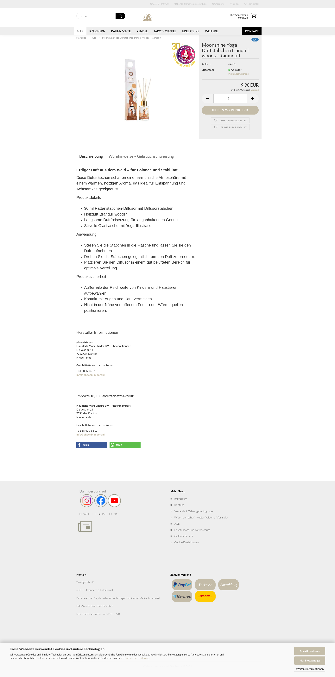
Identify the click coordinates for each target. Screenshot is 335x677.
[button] (207, 98)
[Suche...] (120, 16)
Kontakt (252, 31)
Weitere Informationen (310, 668)
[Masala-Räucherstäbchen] (136, 90)
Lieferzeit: (208, 69)
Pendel (142, 31)
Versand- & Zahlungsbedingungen (194, 511)
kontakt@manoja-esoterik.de (191, 3)
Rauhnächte (121, 31)
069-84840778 (161, 3)
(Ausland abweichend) (238, 73)
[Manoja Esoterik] (147, 17)
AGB (177, 523)
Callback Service (183, 536)
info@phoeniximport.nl (90, 374)
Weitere (211, 31)
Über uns (219, 3)
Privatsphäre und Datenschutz (192, 529)
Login (235, 3)
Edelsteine (190, 31)
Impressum (180, 498)
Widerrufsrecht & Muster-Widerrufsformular (201, 517)
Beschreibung (91, 156)
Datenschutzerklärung (136, 658)
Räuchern (97, 31)
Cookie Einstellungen (186, 542)
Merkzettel (253, 3)
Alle (80, 31)
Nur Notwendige (310, 660)
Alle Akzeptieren (310, 651)
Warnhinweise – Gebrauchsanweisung (141, 156)
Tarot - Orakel (165, 31)
